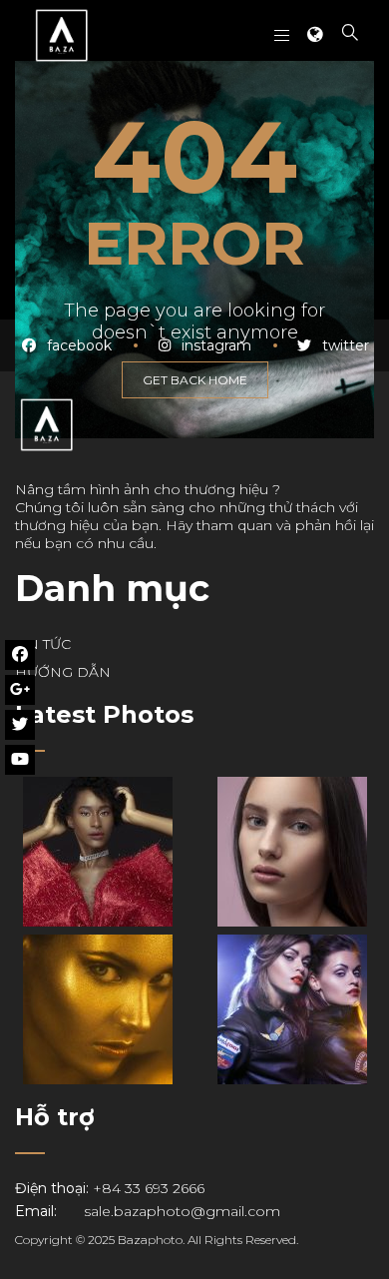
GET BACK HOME (195, 379)
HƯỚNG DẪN (63, 672)
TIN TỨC (43, 644)
